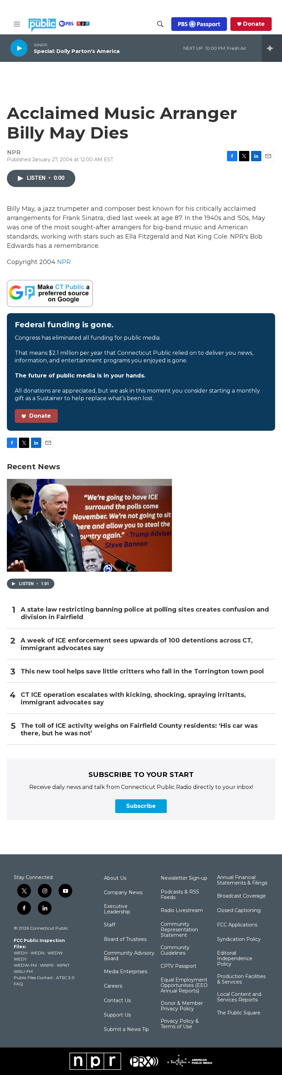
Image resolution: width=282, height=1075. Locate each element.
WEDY (20, 959)
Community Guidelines (175, 950)
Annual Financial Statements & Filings (242, 880)
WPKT (63, 965)
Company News (123, 893)
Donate (254, 24)
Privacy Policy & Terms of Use (180, 1024)
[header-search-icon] (160, 24)
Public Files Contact (33, 977)
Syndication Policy (239, 939)
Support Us (117, 1015)
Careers (113, 986)
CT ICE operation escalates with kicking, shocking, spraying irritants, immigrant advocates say (133, 698)
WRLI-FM (23, 971)
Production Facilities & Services (241, 979)
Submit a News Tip (126, 1029)
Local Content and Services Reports (239, 997)
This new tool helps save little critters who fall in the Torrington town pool (142, 671)
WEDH (21, 952)
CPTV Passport (178, 966)
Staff (109, 925)
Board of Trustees (125, 939)
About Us (115, 878)
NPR (64, 262)
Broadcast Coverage (241, 896)
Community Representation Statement (179, 930)
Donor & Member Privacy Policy (182, 1006)
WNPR (47, 965)
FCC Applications (237, 925)
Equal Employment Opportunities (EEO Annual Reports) (184, 985)
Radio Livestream (182, 910)
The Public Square (238, 1013)
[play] (18, 48)
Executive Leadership (117, 909)
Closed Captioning (239, 910)
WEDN (37, 952)
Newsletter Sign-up (184, 878)
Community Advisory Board (129, 956)
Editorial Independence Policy (234, 959)
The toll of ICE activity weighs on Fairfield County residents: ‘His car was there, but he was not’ (139, 729)
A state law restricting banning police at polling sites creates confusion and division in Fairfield (145, 613)
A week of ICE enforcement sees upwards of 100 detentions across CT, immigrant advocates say (137, 644)
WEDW (55, 952)
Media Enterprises (125, 972)
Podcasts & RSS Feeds (180, 894)
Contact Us (117, 1000)
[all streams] (272, 48)
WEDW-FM (25, 965)
